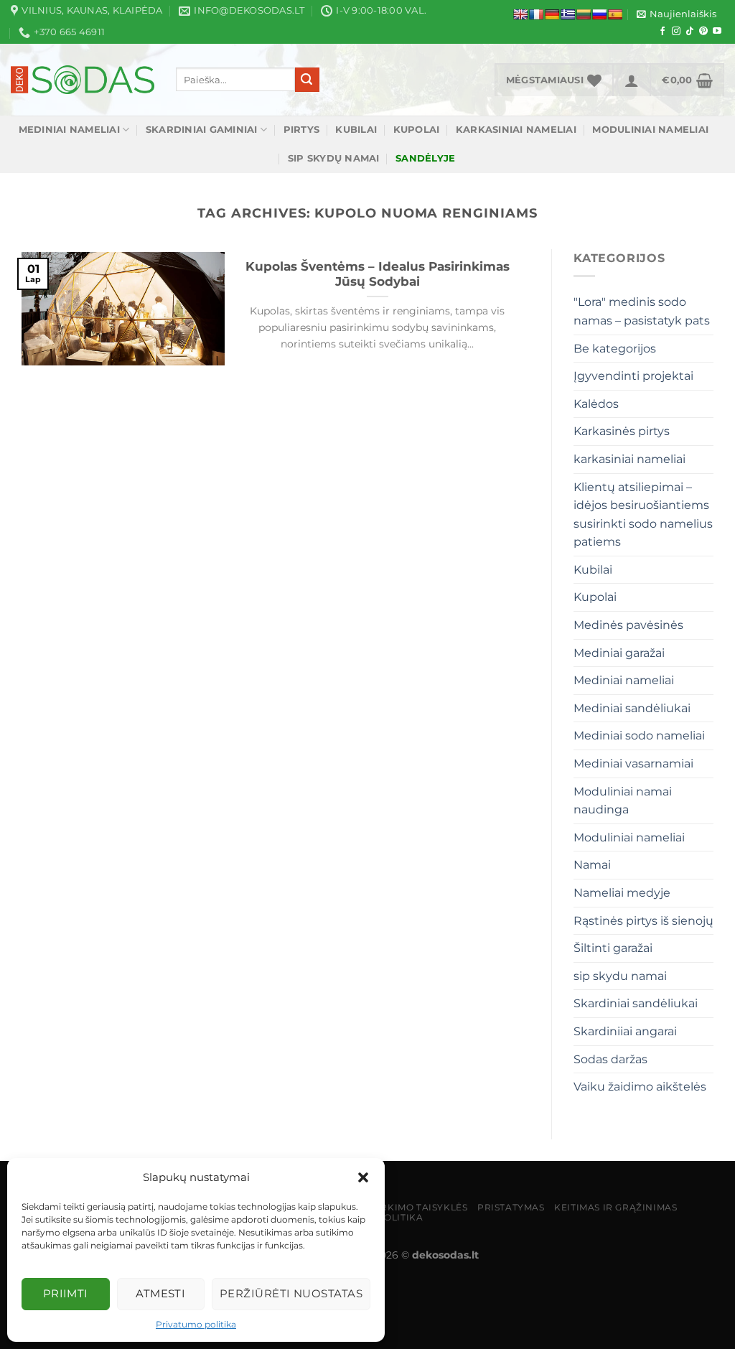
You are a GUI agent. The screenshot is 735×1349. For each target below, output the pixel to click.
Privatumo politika (196, 1324)
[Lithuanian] (583, 14)
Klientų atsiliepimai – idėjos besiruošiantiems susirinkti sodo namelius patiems (643, 514)
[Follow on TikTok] (689, 32)
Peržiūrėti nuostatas (291, 1293)
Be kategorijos (615, 348)
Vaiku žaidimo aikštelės (640, 1086)
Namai (592, 865)
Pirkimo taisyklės (418, 1207)
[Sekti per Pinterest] (703, 32)
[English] (520, 14)
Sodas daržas (610, 1059)
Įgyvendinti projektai (633, 376)
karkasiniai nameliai (629, 459)
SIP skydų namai (334, 158)
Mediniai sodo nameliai (639, 735)
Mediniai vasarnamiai (633, 763)
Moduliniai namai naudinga (623, 801)
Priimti (65, 1293)
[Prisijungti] (631, 79)
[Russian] (599, 14)
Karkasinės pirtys (622, 431)
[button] (363, 1177)
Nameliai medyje (622, 893)
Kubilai (356, 129)
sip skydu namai (620, 976)
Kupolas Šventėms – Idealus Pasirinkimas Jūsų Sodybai (377, 274)
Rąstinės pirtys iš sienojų (643, 921)
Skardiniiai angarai (625, 1031)
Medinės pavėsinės (628, 625)
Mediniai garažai (619, 653)
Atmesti (160, 1293)
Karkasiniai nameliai (516, 129)
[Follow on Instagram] (676, 32)
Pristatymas (511, 1207)
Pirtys (302, 129)
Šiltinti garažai (613, 948)
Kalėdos (596, 404)
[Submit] (307, 79)
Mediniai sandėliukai (632, 708)
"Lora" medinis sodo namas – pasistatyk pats (642, 311)
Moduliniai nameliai (650, 129)
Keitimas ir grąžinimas (615, 1207)
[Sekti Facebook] (662, 32)
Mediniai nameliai (69, 129)
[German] (552, 14)
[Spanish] (615, 14)
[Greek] (568, 14)
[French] (536, 14)
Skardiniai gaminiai (202, 129)
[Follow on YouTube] (717, 32)
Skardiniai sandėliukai (636, 1003)
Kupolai (416, 129)
